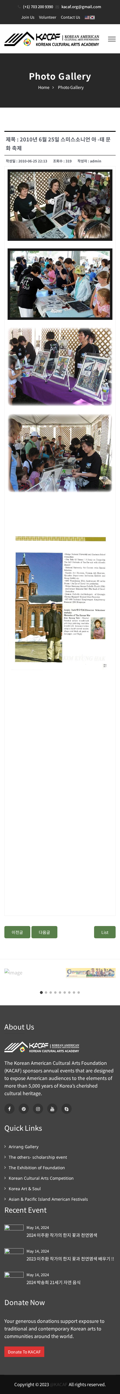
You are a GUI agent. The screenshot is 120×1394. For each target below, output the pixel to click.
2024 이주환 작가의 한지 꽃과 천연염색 (62, 1235)
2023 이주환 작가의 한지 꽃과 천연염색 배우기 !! (70, 1259)
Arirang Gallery (23, 1146)
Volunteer (47, 17)
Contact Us (70, 17)
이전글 (17, 932)
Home (44, 87)
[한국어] (92, 17)
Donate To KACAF (24, 1352)
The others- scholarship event (38, 1157)
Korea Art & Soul (25, 1188)
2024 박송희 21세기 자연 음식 (54, 1282)
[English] (87, 17)
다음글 (44, 932)
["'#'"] (9, 1109)
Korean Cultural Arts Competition (41, 1178)
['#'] (52, 1109)
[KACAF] (52, 37)
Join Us (27, 17)
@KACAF (58, 1384)
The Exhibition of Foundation (37, 1167)
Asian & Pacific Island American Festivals (48, 1199)
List (104, 932)
